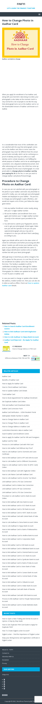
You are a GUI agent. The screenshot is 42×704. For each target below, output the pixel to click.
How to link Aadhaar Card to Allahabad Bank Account (20, 549)
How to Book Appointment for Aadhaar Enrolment (19, 398)
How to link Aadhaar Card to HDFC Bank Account (19, 513)
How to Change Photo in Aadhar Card (15, 423)
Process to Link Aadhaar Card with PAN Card (17, 444)
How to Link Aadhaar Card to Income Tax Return (19, 478)
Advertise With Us (8, 656)
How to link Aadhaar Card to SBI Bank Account (18, 509)
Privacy (4, 663)
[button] (39, 14)
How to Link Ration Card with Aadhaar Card (17, 474)
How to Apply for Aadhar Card (12, 384)
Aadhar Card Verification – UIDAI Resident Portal (19, 412)
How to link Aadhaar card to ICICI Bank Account (18, 505)
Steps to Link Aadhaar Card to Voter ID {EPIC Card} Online (20, 466)
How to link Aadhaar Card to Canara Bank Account (19, 572)
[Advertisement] (21, 77)
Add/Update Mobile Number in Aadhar (15, 416)
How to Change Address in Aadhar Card (16, 427)
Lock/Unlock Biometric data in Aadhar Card (17, 430)
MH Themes (33, 701)
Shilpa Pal (5, 675)
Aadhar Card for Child (9, 441)
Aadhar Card (6, 376)
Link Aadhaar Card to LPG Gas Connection (17, 482)
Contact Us (5, 653)
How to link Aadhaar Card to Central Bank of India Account (19, 577)
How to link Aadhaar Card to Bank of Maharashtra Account (19, 530)
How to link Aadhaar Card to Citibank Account (18, 582)
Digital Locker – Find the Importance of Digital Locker (21, 634)
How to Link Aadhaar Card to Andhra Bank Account (20, 535)
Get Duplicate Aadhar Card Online (14, 401)
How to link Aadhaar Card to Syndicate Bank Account (20, 559)
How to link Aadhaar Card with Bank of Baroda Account (18, 590)
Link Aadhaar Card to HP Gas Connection (16, 489)
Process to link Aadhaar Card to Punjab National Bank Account (21, 600)
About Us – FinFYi (7, 650)
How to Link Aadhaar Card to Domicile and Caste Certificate (19, 453)
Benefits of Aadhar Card (10, 380)
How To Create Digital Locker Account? (16, 631)
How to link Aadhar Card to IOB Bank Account (18, 545)
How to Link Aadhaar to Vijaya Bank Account (21, 337)
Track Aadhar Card (8, 394)
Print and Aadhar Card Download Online (16, 405)
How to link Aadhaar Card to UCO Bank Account (19, 556)
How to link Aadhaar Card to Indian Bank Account (19, 586)
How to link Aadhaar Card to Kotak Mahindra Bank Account (19, 606)
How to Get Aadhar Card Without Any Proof (17, 448)
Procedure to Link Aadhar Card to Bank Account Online (19, 497)
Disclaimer (5, 660)
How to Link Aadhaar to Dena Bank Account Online (20, 522)
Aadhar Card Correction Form (12, 409)
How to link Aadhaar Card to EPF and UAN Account (20, 458)
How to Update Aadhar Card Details (14, 391)
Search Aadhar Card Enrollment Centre (15, 434)
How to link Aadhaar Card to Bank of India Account (20, 563)
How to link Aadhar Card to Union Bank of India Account (18, 567)
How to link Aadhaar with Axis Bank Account (17, 502)
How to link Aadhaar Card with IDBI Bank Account (19, 595)
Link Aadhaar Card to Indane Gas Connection (17, 485)
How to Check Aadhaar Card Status (14, 387)
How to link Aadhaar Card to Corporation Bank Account (18, 540)
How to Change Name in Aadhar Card (15, 419)
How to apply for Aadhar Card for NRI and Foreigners (20, 437)
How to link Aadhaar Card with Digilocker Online (18, 471)
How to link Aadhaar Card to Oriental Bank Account (20, 552)
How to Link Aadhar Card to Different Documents (19, 461)
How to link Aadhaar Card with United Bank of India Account (20, 517)
